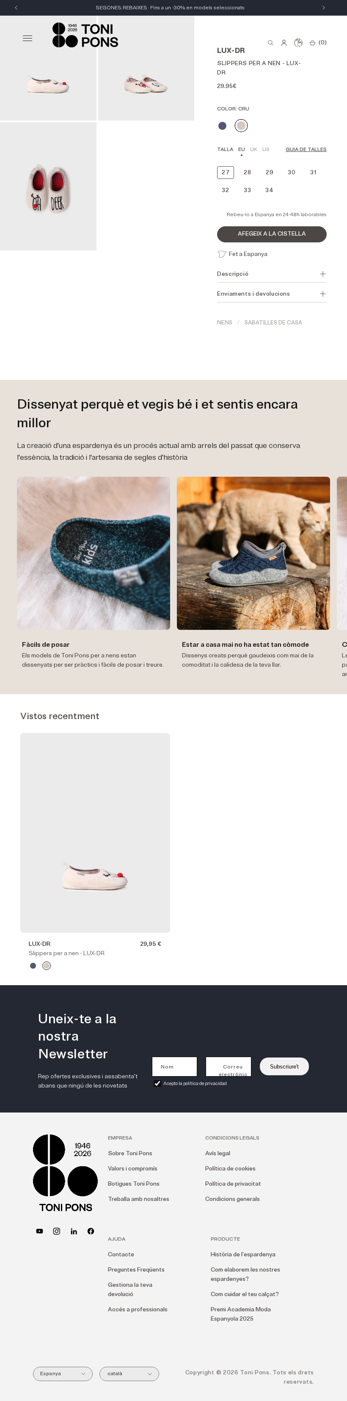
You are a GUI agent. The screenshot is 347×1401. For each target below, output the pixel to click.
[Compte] (284, 42)
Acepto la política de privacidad (195, 1083)
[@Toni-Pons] (39, 1231)
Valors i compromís (132, 1168)
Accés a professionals (138, 1309)
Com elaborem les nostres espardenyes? (245, 1274)
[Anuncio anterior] (16, 7)
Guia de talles (306, 149)
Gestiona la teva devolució (130, 1289)
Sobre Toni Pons (130, 1153)
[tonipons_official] (56, 1231)
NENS (224, 322)
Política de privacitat (233, 1183)
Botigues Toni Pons (134, 1183)
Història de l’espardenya (243, 1254)
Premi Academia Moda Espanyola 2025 (241, 1314)
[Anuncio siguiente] (323, 7)
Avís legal (217, 1153)
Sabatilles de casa (273, 322)
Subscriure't (284, 1066)
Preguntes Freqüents (136, 1269)
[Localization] (298, 42)
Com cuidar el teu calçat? (245, 1294)
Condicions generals (232, 1199)
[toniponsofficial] (90, 1231)
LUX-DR (39, 944)
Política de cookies (230, 1168)
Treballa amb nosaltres (138, 1199)
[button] (27, 38)
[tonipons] (73, 1231)
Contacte (121, 1254)
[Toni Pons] (85, 34)
